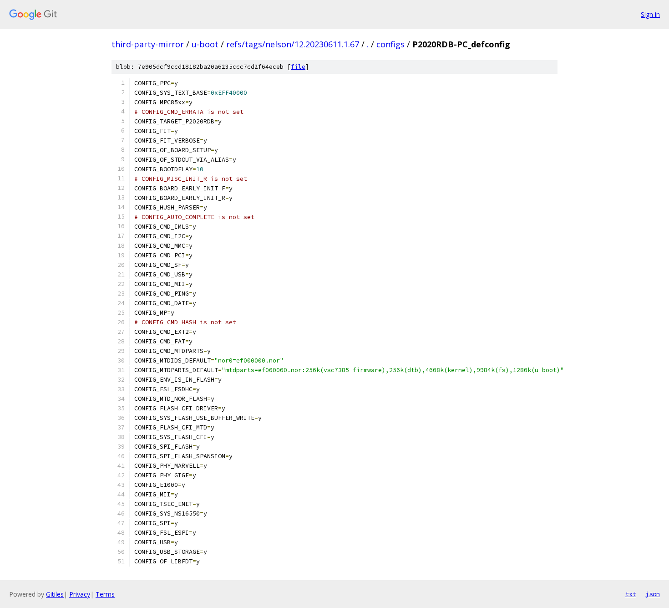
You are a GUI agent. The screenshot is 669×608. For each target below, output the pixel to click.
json (652, 594)
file (298, 67)
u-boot (205, 44)
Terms (105, 594)
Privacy (79, 594)
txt (630, 594)
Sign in (650, 14)
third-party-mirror (148, 44)
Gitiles (55, 594)
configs (390, 44)
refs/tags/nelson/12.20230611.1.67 (292, 44)
